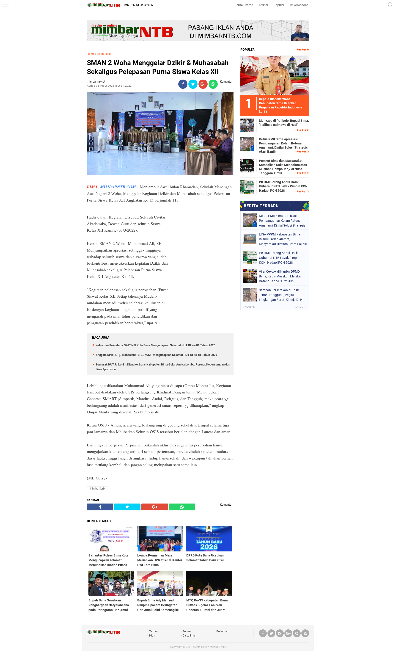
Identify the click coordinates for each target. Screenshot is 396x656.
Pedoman (222, 631)
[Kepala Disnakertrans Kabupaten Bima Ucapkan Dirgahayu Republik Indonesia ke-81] (274, 75)
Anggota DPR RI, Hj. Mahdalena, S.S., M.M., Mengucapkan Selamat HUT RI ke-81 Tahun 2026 (156, 355)
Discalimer (189, 635)
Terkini (263, 5)
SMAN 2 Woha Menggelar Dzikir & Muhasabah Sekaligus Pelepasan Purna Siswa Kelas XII (158, 67)
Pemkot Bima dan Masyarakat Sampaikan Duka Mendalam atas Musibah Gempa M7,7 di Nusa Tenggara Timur (283, 167)
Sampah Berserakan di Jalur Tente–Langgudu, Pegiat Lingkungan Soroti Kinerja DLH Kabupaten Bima (280, 295)
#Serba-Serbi (97, 488)
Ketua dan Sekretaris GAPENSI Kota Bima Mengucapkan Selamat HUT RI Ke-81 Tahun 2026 (155, 345)
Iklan (152, 635)
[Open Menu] (5, 5)
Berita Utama (243, 5)
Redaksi (187, 631)
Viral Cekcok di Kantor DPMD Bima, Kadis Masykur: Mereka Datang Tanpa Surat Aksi (280, 276)
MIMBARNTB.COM (118, 187)
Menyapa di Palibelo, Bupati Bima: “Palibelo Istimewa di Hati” (284, 123)
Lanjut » (301, 306)
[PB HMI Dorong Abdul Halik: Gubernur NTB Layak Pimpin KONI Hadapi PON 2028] (247, 186)
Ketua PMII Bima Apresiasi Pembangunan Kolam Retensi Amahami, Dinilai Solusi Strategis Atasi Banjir (283, 145)
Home (90, 53)
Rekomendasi (299, 5)
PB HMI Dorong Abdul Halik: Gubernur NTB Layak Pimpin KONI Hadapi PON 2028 (283, 186)
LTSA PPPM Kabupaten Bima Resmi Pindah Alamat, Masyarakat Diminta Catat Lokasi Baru (283, 239)
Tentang (154, 631)
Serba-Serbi (104, 53)
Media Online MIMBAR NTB (209, 647)
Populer (278, 5)
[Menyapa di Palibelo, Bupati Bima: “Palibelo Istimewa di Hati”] (247, 125)
